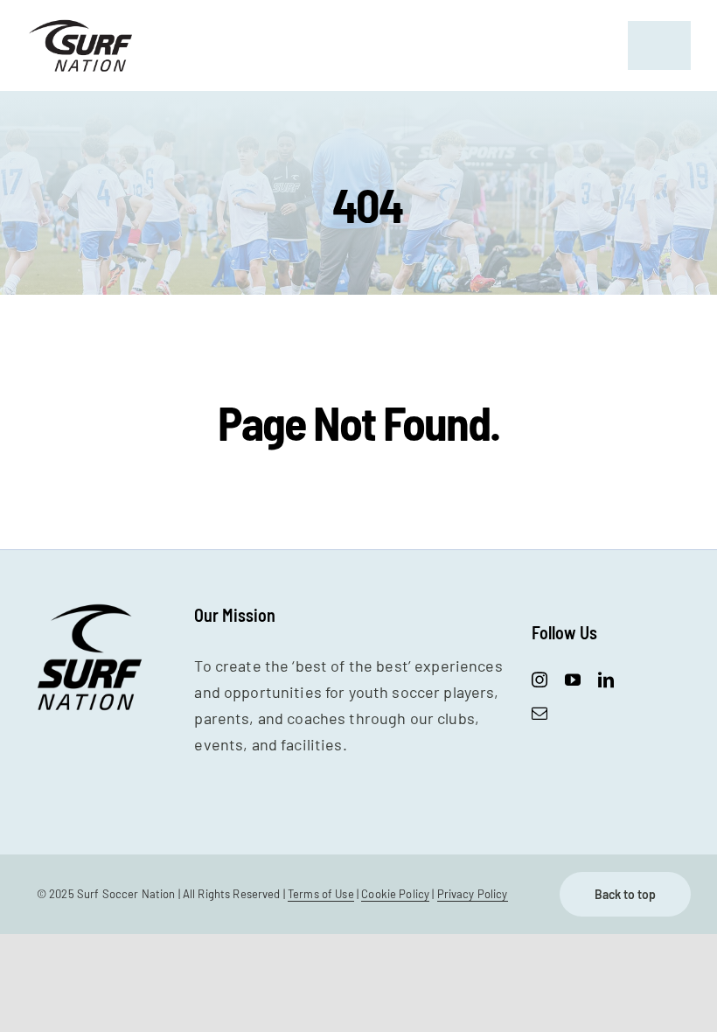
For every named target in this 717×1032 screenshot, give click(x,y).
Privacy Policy (472, 894)
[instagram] (539, 679)
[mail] (539, 713)
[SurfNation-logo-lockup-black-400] (82, 25)
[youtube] (573, 679)
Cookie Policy (395, 894)
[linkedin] (606, 679)
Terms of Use (321, 894)
